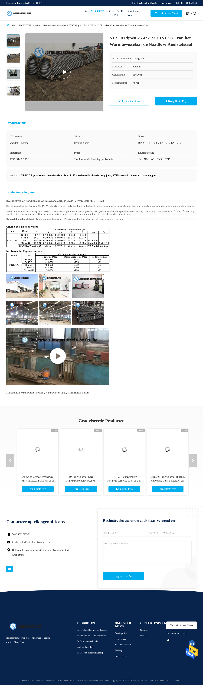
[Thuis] (19, 13)
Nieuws (143, 635)
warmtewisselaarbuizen (32, 392)
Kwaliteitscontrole (123, 645)
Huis (84, 11)
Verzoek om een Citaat (166, 13)
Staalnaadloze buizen (78, 392)
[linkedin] (192, 643)
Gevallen (144, 630)
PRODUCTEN (98, 11)
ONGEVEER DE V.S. (117, 13)
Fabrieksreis (120, 639)
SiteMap (118, 650)
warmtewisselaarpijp (55, 392)
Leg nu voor (121, 576)
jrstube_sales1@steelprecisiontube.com (31, 542)
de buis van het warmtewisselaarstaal (49, 25)
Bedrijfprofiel (121, 633)
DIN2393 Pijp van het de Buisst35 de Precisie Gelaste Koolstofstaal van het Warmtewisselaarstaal (166, 481)
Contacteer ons (134, 13)
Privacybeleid (28, 680)
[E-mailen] (13, 571)
